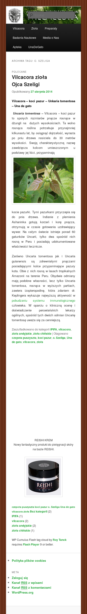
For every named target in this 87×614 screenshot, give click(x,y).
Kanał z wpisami (27, 582)
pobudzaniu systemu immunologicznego (43, 300)
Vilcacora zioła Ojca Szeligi (29, 80)
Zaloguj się (20, 577)
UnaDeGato (35, 47)
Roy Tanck (60, 540)
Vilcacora (19, 28)
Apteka (17, 47)
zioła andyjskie (22, 333)
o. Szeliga (59, 338)
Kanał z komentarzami (31, 587)
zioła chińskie (42, 333)
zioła (40, 342)
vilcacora (64, 329)
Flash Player (31, 544)
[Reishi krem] (44, 496)
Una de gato (67, 507)
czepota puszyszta (24, 338)
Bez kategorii (38, 511)
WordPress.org (22, 592)
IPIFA (53, 329)
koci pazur (45, 338)
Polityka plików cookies (29, 560)
